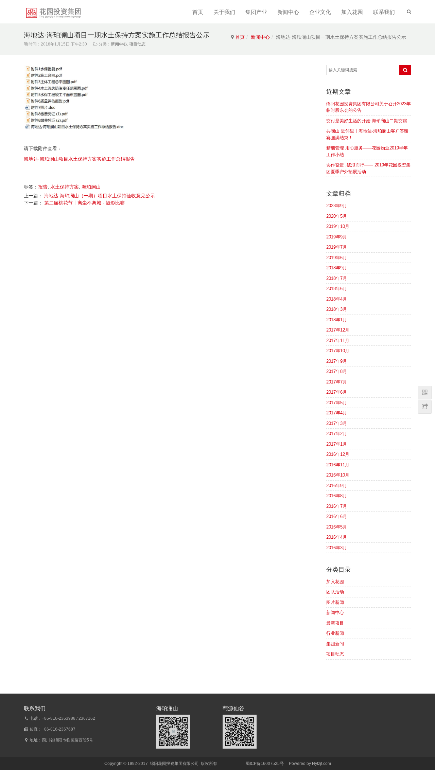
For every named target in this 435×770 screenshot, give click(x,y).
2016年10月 (337, 475)
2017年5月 (336, 402)
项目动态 (137, 44)
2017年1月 (336, 444)
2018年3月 (336, 309)
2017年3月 (336, 423)
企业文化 (320, 12)
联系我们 (384, 12)
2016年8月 (336, 495)
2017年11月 (337, 340)
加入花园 (352, 12)
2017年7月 (336, 381)
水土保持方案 (64, 187)
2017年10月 (337, 350)
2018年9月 (336, 267)
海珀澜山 (91, 187)
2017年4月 (336, 412)
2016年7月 (336, 506)
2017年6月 (336, 392)
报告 (43, 187)
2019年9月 (336, 236)
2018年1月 (336, 319)
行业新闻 (335, 633)
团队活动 (335, 591)
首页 (197, 12)
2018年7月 (336, 278)
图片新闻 (335, 602)
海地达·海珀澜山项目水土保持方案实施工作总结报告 (79, 159)
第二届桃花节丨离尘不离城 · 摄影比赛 (84, 202)
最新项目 (335, 623)
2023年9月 (336, 205)
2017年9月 (336, 361)
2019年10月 (337, 226)
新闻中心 (288, 12)
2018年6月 (336, 288)
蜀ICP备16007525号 (265, 763)
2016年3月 (336, 547)
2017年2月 (336, 433)
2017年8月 (336, 371)
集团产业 (256, 12)
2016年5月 (336, 527)
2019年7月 (336, 247)
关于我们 (224, 12)
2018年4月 (336, 299)
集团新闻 (335, 643)
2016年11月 (337, 464)
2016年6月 (336, 516)
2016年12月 (337, 454)
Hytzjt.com (321, 763)
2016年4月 (336, 537)
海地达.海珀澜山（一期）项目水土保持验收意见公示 (99, 195)
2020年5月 (336, 216)
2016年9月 (336, 485)
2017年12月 (337, 330)
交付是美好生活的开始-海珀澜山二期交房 (366, 120)
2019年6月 (336, 257)
